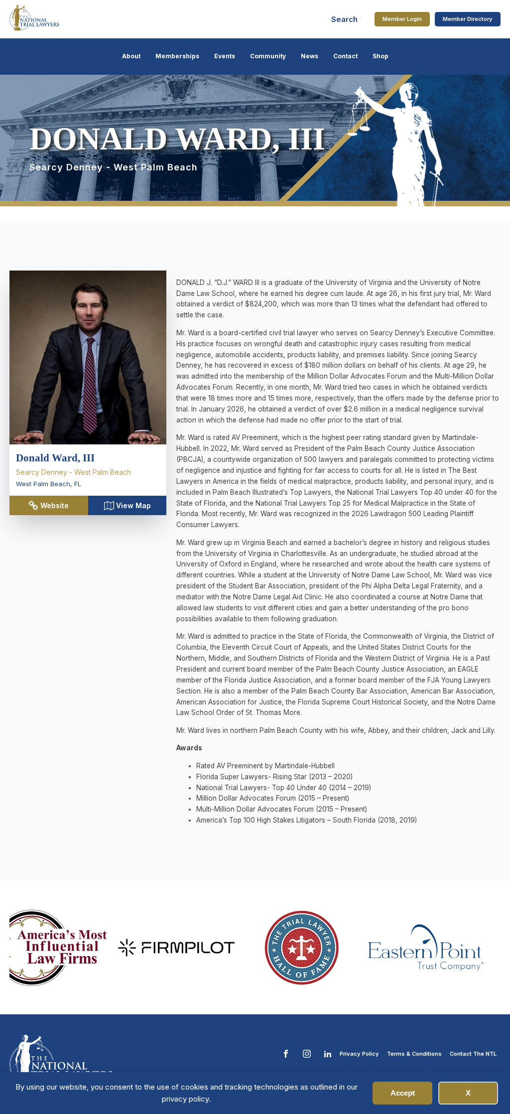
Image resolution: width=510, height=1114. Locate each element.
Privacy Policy (359, 1053)
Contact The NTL (473, 1053)
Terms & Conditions (414, 1053)
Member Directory (468, 18)
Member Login (402, 18)
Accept (402, 1093)
